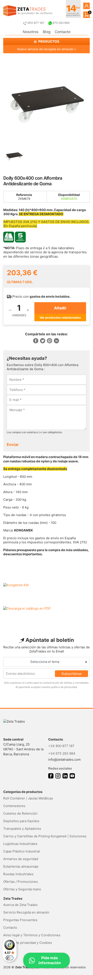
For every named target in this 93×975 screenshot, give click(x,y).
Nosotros (30, 32)
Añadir (60, 308)
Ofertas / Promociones (20, 882)
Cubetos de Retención (20, 813)
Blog (46, 32)
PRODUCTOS (48, 41)
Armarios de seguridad (20, 859)
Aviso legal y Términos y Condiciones (31, 935)
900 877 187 (36, 22)
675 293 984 (61, 22)
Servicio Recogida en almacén (26, 912)
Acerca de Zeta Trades (20, 905)
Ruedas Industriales (18, 874)
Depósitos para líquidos (21, 821)
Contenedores (14, 806)
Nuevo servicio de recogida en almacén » (46, 49)
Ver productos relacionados (60, 317)
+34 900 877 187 (61, 746)
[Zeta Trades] (27, 10)
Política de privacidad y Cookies (27, 943)
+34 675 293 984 (61, 753)
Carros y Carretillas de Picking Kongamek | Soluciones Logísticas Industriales (45, 840)
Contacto (63, 32)
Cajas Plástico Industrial (21, 851)
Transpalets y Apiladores (22, 828)
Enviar (13, 444)
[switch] (9, 958)
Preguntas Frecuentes (20, 920)
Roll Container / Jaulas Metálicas (28, 798)
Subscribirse (71, 673)
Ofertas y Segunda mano (22, 889)
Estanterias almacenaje (20, 866)
